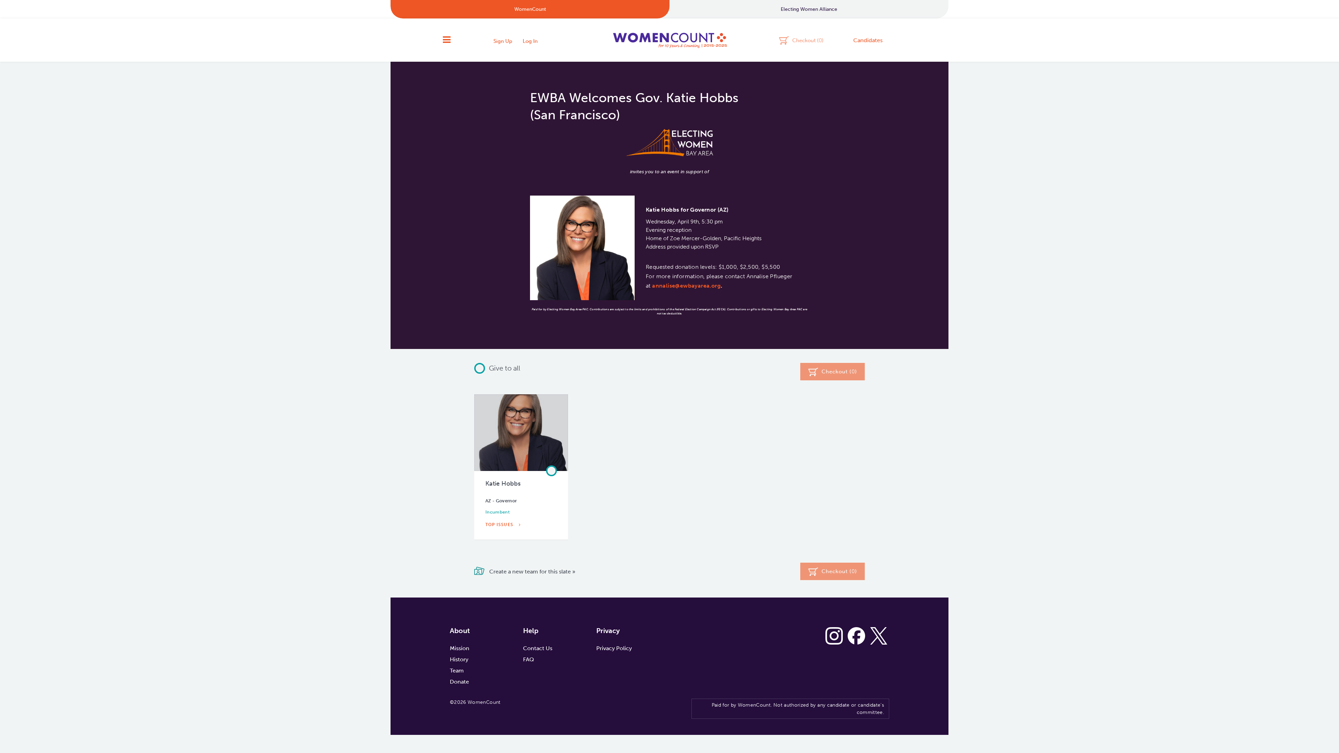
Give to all (504, 368)
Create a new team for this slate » (531, 571)
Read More (500, 540)
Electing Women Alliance (809, 9)
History (459, 659)
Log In (530, 41)
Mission (459, 648)
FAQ (528, 659)
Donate (459, 681)
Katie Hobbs (503, 483)
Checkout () (808, 40)
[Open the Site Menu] (447, 40)
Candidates (868, 40)
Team (457, 670)
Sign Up (502, 41)
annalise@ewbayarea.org (686, 285)
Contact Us (537, 648)
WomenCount (669, 40)
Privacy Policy (614, 648)
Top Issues (500, 524)
